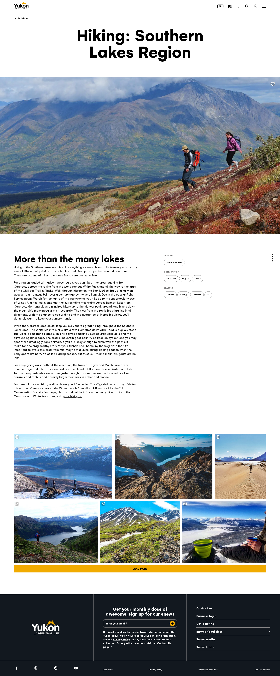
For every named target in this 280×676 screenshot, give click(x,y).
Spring (183, 294)
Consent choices (262, 669)
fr (220, 6)
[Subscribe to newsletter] (172, 623)
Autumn (170, 294)
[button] (230, 6)
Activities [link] (22, 18)
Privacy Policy (121, 639)
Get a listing (205, 623)
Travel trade (205, 647)
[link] (21, 6)
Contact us (204, 608)
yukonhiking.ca (72, 396)
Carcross (171, 278)
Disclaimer (108, 669)
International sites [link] (209, 631)
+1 (208, 294)
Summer (197, 294)
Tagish (185, 278)
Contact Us (164, 643)
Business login (206, 616)
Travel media (205, 639)
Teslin (198, 278)
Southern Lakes (174, 262)
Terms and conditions (208, 669)
